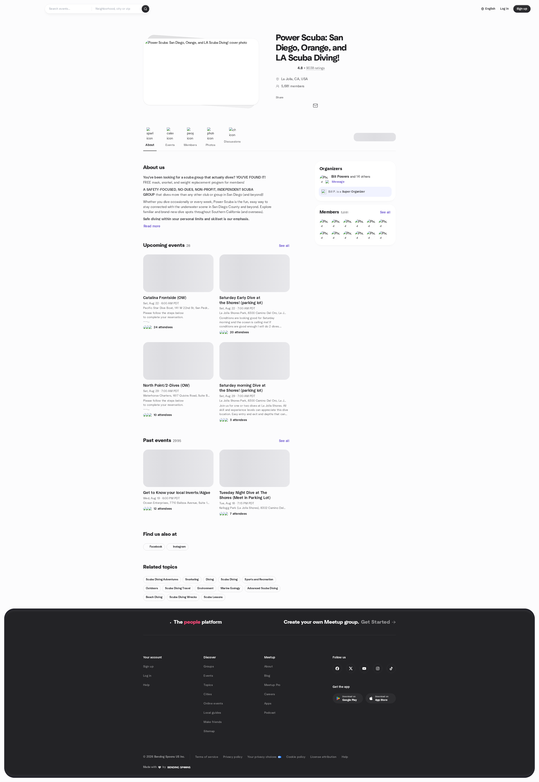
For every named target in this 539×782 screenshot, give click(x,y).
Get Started (375, 622)
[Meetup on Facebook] (337, 668)
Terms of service (206, 757)
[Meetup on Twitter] (350, 668)
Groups (209, 666)
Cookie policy (296, 757)
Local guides (212, 712)
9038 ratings (315, 68)
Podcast (270, 712)
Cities (208, 694)
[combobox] (117, 9)
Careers (269, 694)
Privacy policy (232, 757)
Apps (268, 703)
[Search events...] (145, 9)
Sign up (148, 666)
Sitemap (209, 731)
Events (208, 675)
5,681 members (292, 86)
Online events (213, 703)
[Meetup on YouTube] (364, 668)
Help (146, 685)
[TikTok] (391, 668)
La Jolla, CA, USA (294, 79)
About (268, 666)
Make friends (213, 722)
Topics (208, 685)
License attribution (323, 757)
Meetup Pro (272, 685)
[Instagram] (377, 668)
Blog (267, 675)
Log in (147, 675)
